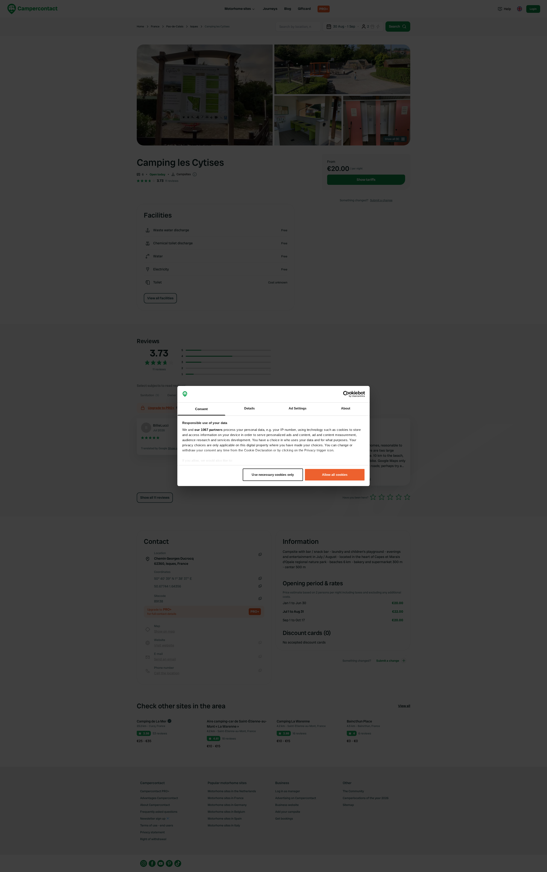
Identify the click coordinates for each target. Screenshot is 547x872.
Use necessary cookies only (273, 474)
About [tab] (345, 408)
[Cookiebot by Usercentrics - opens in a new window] (346, 394)
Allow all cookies (335, 474)
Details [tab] (249, 408)
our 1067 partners (208, 430)
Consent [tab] (201, 409)
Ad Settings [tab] (297, 408)
